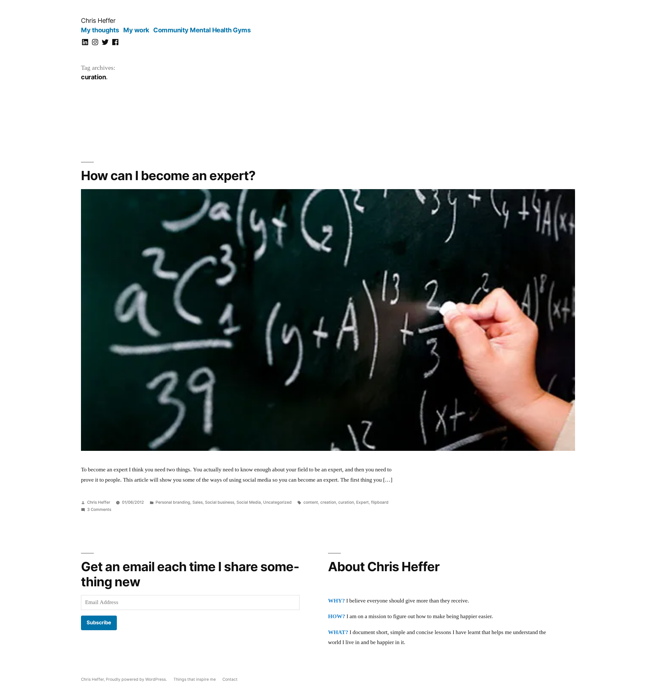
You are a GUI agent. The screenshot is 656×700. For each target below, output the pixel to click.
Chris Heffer (98, 20)
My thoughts (100, 30)
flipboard (379, 502)
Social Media (249, 502)
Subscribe (99, 622)
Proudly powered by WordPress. (137, 679)
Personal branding (173, 502)
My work (136, 30)
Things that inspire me (194, 679)
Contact (230, 679)
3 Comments (99, 509)
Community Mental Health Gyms (202, 30)
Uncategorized (277, 502)
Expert (362, 502)
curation (346, 502)
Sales (197, 502)
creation (328, 502)
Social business (219, 502)
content (310, 502)
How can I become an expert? (168, 175)
